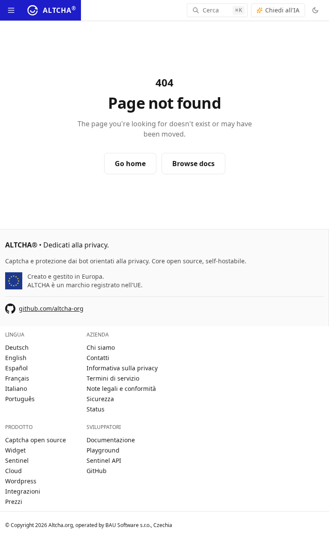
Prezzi (13, 501)
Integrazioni (22, 491)
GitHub (97, 471)
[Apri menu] (11, 10)
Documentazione (111, 440)
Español (16, 368)
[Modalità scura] (315, 10)
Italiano (16, 388)
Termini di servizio (113, 378)
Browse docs (193, 163)
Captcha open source (35, 440)
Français (17, 378)
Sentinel (17, 460)
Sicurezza (100, 399)
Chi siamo (101, 347)
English (16, 358)
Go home (130, 163)
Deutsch (17, 347)
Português (20, 399)
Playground (103, 450)
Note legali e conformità (121, 388)
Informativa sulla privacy (122, 368)
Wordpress (20, 481)
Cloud (13, 471)
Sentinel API (104, 460)
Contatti (98, 358)
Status (96, 409)
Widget (15, 450)
